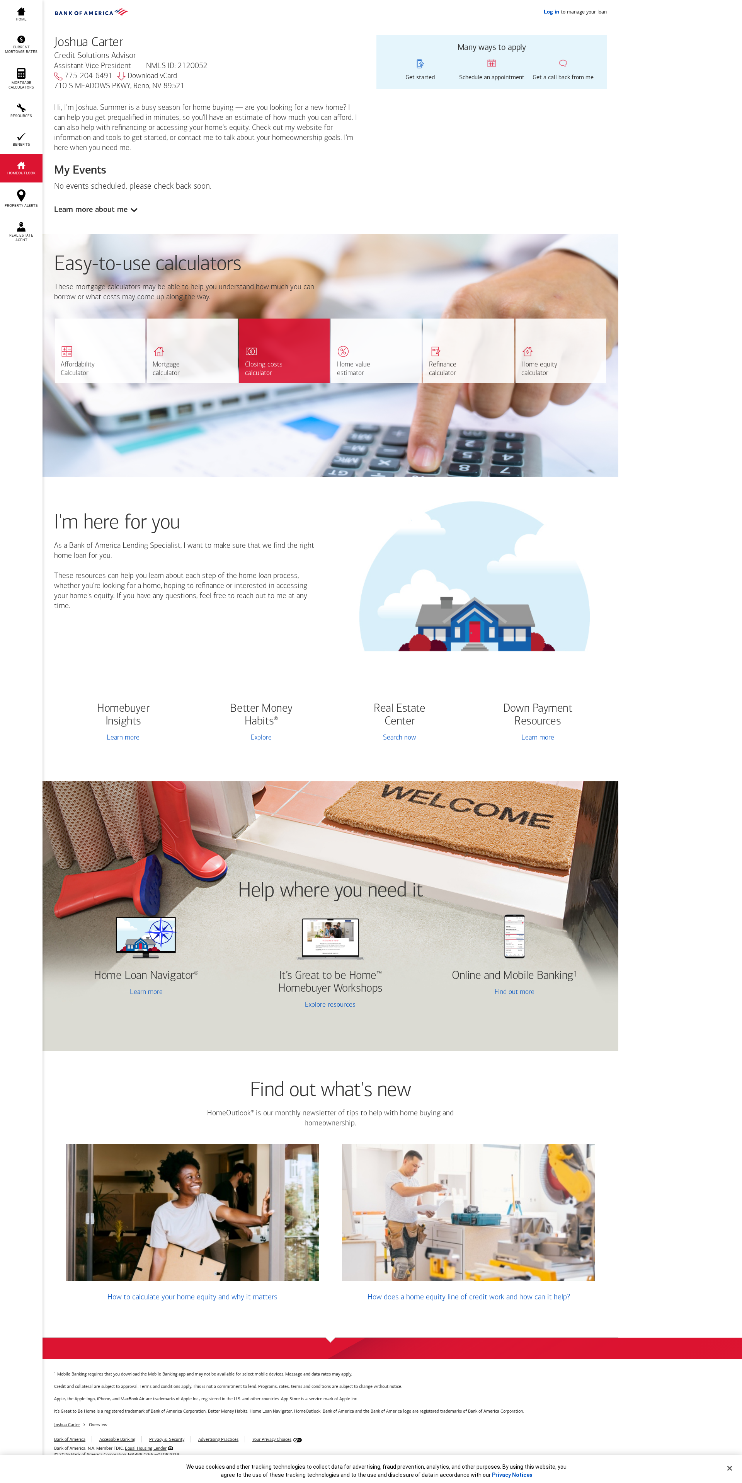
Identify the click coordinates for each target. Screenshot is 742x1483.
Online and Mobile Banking (513, 976)
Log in (551, 12)
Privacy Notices (512, 1475)
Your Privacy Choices (271, 1439)
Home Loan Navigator (146, 976)
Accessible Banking (117, 1439)
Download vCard (152, 76)
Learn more (123, 738)
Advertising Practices (218, 1439)
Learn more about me (91, 209)
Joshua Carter (67, 1424)
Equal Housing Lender (146, 1448)
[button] (21, 45)
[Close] (729, 1468)
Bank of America (69, 1439)
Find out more (481, 993)
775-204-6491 (88, 76)
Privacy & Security (166, 1439)
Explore (261, 738)
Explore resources (330, 1005)
